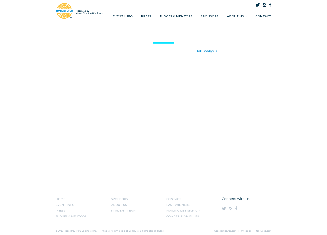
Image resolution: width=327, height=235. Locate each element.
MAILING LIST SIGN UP (183, 210)
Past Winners (178, 205)
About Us (235, 16)
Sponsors (210, 16)
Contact (263, 16)
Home (60, 199)
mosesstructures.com (225, 231)
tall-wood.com (263, 231)
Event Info (122, 16)
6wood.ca (246, 231)
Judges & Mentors (176, 16)
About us (119, 205)
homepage (205, 50)
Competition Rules (182, 216)
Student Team (123, 210)
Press (146, 16)
